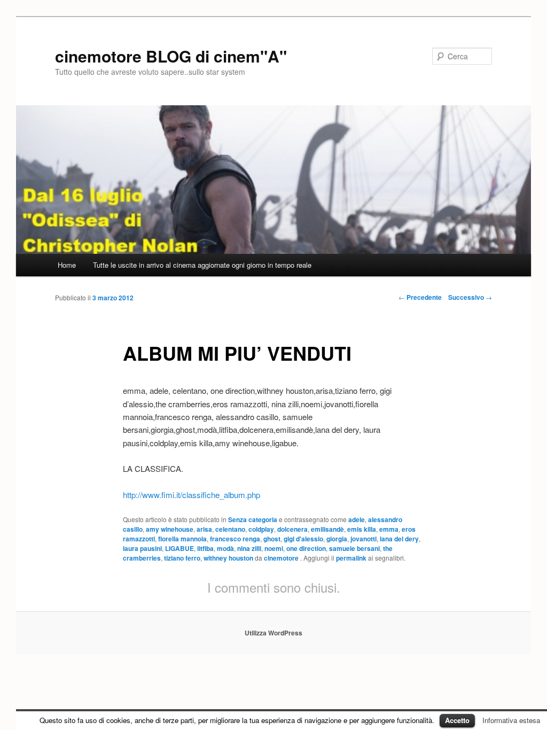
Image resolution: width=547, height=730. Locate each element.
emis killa (361, 529)
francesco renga (235, 538)
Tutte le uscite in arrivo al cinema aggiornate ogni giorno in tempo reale (202, 265)
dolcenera (292, 529)
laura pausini (142, 548)
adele (356, 519)
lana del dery (399, 538)
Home (67, 265)
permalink (351, 558)
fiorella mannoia (182, 538)
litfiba (205, 548)
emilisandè (327, 529)
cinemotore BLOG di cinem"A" (171, 55)
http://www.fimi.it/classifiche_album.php (191, 494)
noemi (273, 548)
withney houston (228, 558)
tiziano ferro (182, 558)
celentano (230, 529)
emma (388, 529)
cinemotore (282, 558)
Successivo (470, 297)
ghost (271, 538)
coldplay (261, 529)
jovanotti (363, 538)
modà (225, 548)
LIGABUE (179, 548)
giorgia (336, 538)
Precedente (420, 297)
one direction (306, 548)
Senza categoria (252, 519)
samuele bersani (354, 548)
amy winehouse (169, 529)
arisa (204, 529)
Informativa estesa (511, 720)
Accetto (457, 720)
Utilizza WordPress (273, 633)
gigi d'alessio (303, 538)
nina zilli (249, 548)
